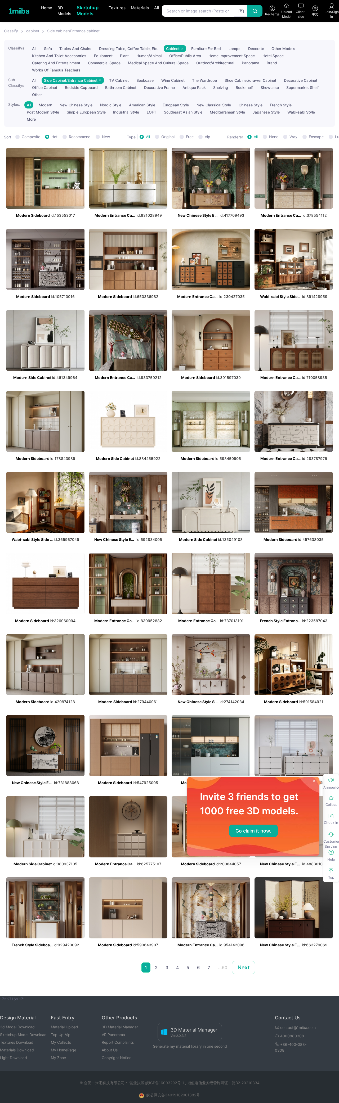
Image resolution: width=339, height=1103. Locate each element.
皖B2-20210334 (246, 1083)
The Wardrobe (204, 80)
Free (190, 136)
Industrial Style (126, 112)
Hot (54, 136)
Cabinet (173, 48)
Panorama (250, 63)
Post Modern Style (43, 112)
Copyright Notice (116, 1057)
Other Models (283, 48)
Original (168, 136)
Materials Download (17, 1050)
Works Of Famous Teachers (56, 70)
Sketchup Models (88, 10)
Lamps (234, 48)
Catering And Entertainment (56, 63)
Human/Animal (149, 55)
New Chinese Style (76, 105)
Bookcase (145, 80)
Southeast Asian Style (183, 112)
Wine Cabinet (173, 80)
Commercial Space (104, 63)
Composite (31, 136)
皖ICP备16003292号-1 (164, 1083)
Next (243, 967)
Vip (207, 136)
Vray (293, 136)
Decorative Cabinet (300, 80)
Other (37, 94)
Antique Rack (194, 87)
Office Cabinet (44, 87)
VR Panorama (113, 1034)
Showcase (270, 87)
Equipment (103, 55)
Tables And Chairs (75, 48)
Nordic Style (110, 105)
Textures (117, 7)
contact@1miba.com (298, 1027)
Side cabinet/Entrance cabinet (73, 31)
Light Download (13, 1057)
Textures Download (16, 1042)
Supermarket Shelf (302, 87)
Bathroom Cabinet (120, 87)
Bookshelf (244, 87)
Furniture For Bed (206, 48)
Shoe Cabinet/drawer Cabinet (250, 80)
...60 (222, 967)
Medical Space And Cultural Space (158, 63)
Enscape (316, 136)
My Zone (58, 1057)
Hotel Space (273, 55)
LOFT (151, 112)
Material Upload (64, 1027)
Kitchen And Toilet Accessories (59, 55)
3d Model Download (17, 1027)
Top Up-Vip (60, 1034)
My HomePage (63, 1050)
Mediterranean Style (227, 112)
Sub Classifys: (16, 83)
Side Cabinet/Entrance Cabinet (71, 80)
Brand (272, 63)
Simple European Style (86, 112)
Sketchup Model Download (23, 1034)
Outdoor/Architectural (215, 63)
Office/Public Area (185, 55)
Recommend (80, 136)
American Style (142, 105)
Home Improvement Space (231, 55)
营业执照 (137, 1083)
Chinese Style (250, 105)
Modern (45, 105)
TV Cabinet (119, 80)
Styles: (14, 104)
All (156, 7)
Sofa (48, 48)
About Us (110, 1050)
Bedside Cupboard (81, 87)
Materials (140, 7)
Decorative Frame (159, 87)
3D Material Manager (120, 1027)
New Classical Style (214, 105)
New (106, 136)
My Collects (61, 1042)
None (273, 136)
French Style (281, 105)
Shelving (220, 87)
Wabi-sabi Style (301, 112)
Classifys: (16, 48)
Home (46, 7)
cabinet (32, 31)
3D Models (64, 10)
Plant (124, 55)
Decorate (256, 48)
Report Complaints (118, 1042)
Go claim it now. (253, 831)
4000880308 (292, 1036)
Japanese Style (266, 112)
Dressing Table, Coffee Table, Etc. (128, 48)
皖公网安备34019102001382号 (173, 1095)
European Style (176, 105)
